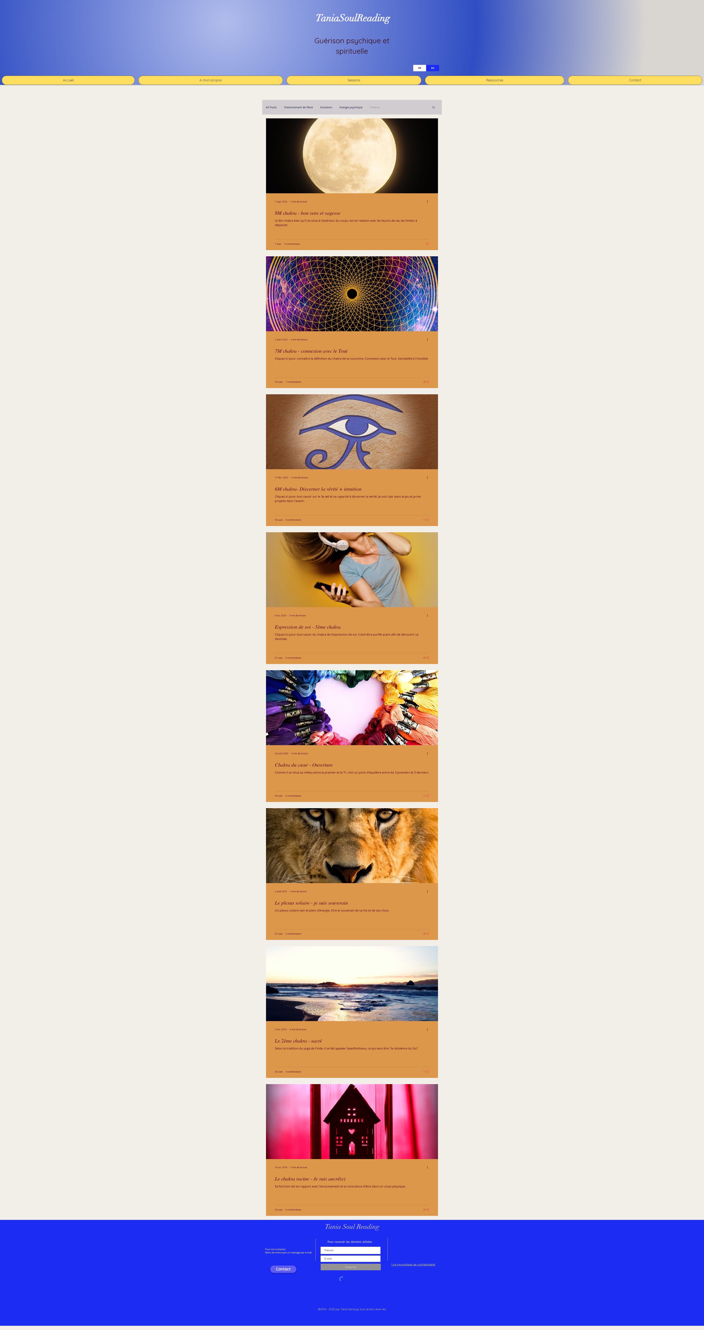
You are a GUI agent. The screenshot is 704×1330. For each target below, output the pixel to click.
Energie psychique (351, 107)
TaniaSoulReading (353, 18)
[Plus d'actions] (428, 201)
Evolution (326, 107)
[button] (354, 80)
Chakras (375, 107)
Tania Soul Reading (352, 1227)
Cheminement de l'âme (298, 107)
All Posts (271, 107)
